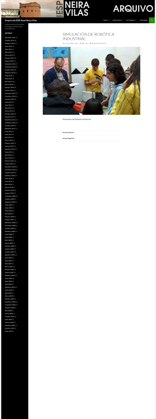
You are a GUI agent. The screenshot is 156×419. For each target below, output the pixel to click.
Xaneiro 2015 (9, 61)
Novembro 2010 (10, 170)
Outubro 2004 (9, 308)
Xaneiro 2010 (9, 193)
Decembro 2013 (10, 93)
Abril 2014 (8, 81)
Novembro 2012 (10, 123)
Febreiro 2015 (9, 58)
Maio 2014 (8, 79)
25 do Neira (143, 20)
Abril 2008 (8, 240)
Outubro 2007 (9, 252)
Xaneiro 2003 (9, 322)
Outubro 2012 (9, 126)
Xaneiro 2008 (9, 249)
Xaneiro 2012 (9, 146)
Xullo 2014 (8, 76)
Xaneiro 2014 (9, 90)
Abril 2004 (8, 311)
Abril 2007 (8, 264)
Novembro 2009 (10, 196)
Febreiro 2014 (9, 87)
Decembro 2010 (10, 167)
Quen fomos (116, 20)
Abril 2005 (8, 293)
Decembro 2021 (10, 37)
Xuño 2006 (8, 278)
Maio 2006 (8, 281)
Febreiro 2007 (9, 269)
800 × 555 (85, 43)
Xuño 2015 (8, 46)
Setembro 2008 (10, 231)
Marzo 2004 (9, 313)
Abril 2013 (8, 108)
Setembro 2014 (10, 73)
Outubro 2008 (9, 228)
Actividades (130, 20)
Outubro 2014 (9, 70)
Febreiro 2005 (9, 299)
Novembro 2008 (10, 225)
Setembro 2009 (10, 202)
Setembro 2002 (10, 325)
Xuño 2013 (8, 102)
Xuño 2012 (8, 131)
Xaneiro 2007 (9, 272)
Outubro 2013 (9, 99)
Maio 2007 (8, 261)
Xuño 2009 (8, 208)
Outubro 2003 (9, 316)
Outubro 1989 (9, 328)
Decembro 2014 (10, 64)
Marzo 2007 (9, 267)
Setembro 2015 (10, 43)
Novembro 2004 (10, 305)
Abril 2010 (8, 184)
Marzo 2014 (9, 84)
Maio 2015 (8, 49)
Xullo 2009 (8, 205)
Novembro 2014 (10, 67)
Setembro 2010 (10, 175)
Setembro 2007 (10, 255)
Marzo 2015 (9, 55)
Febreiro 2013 (9, 114)
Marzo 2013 (9, 111)
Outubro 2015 (9, 40)
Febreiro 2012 (9, 143)
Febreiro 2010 (9, 190)
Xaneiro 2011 (9, 164)
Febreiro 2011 (9, 161)
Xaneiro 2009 (9, 220)
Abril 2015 (8, 52)
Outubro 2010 (9, 173)
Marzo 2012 (9, 140)
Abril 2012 (8, 137)
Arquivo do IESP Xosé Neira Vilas (21, 20)
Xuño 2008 (8, 234)
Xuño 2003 (8, 319)
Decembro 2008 (10, 222)
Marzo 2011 (9, 158)
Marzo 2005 (9, 296)
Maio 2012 (8, 134)
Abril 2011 (8, 155)
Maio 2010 (8, 181)
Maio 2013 (8, 105)
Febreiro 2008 (9, 246)
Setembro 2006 (10, 275)
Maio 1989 (8, 331)
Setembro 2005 (10, 287)
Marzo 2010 (9, 187)
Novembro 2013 (10, 96)
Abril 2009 (8, 214)
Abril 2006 (8, 284)
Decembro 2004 (10, 302)
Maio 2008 (8, 237)
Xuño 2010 (8, 178)
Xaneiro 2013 (9, 117)
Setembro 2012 (10, 128)
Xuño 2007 (8, 258)
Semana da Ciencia (99, 43)
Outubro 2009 (9, 199)
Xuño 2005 (8, 290)
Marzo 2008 (9, 243)
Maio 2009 (8, 211)
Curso (105, 20)
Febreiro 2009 (9, 217)
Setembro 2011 (10, 149)
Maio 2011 (8, 152)
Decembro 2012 (10, 120)
